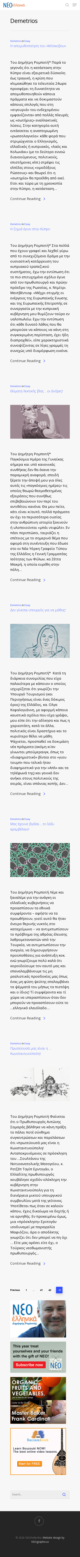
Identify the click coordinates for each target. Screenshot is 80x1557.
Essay (27, 41)
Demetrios (15, 41)
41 (41, 1290)
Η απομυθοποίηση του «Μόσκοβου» (38, 46)
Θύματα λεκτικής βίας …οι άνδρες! (36, 391)
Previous (15, 1290)
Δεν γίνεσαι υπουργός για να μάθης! (37, 610)
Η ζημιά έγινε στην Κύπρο (30, 229)
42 (50, 1290)
